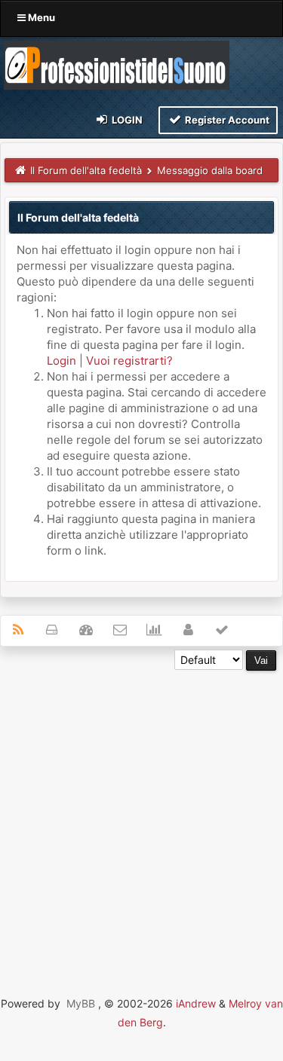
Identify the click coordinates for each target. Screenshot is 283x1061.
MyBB (80, 1003)
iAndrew (196, 1003)
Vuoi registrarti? (129, 360)
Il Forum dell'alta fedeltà (86, 170)
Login (126, 120)
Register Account (226, 120)
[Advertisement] (141, 812)
